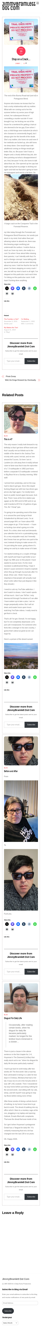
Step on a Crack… (21, 59)
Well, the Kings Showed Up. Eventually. (20, 380)
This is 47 (8, 439)
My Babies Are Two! (11, 327)
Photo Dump (11, 376)
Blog (6, 436)
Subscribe (31, 361)
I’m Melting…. (26, 319)
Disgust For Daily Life (13, 1018)
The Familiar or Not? (11, 319)
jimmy (17, 63)
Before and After (11, 771)
